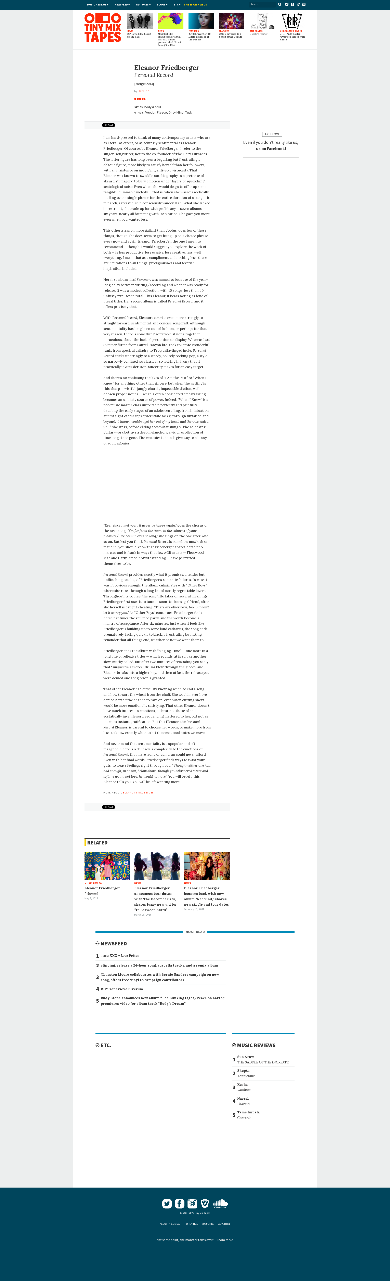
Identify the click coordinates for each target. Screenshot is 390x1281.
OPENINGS (192, 1224)
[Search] (280, 4)
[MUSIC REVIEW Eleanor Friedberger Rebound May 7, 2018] (107, 866)
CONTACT (176, 1224)
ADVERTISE (224, 1224)
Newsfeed (121, 4)
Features (142, 4)
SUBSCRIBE (208, 1224)
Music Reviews (96, 4)
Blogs (161, 4)
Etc (176, 4)
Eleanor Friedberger (138, 792)
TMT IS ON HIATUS (195, 4)
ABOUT (163, 1224)
